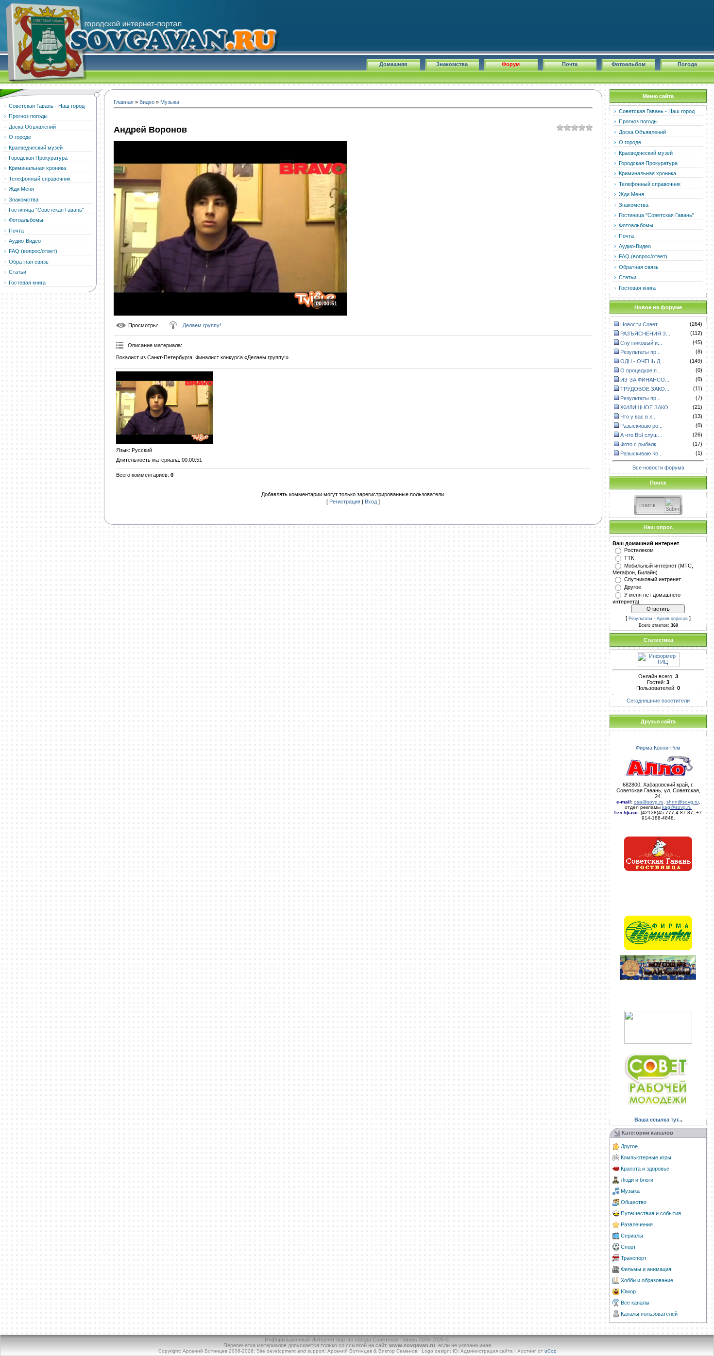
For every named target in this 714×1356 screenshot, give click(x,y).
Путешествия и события (651, 1213)
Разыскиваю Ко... (641, 453)
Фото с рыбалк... (640, 444)
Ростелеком (639, 550)
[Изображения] (164, 407)
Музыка (169, 102)
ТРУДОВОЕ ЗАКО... (644, 389)
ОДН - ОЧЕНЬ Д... (642, 361)
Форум (511, 64)
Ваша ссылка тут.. (657, 1119)
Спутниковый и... (641, 343)
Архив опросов (672, 618)
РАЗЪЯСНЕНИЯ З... (645, 333)
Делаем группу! (202, 325)
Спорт (628, 1247)
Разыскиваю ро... (641, 426)
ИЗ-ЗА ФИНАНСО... (644, 380)
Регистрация (344, 501)
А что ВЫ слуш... (641, 435)
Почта (570, 64)
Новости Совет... (641, 324)
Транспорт (633, 1258)
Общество (633, 1202)
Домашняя (393, 64)
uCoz (550, 1351)
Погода (687, 64)
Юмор (628, 1291)
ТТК (629, 558)
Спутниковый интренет (652, 579)
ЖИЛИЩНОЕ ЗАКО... (646, 407)
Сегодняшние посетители (658, 700)
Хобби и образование (647, 1280)
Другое (632, 587)
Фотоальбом (629, 64)
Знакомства (452, 64)
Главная (124, 102)
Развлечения (637, 1224)
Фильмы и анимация (646, 1269)
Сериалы (632, 1236)
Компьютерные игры (646, 1157)
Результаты (640, 618)
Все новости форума (658, 467)
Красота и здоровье (645, 1169)
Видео (146, 102)
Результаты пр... (640, 352)
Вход (371, 501)
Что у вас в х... (638, 416)
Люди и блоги (637, 1180)
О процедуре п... (640, 370)
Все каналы (635, 1303)
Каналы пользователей (649, 1314)
